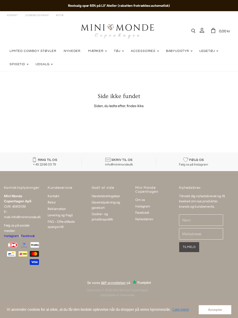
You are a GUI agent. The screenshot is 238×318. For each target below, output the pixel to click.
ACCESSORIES (143, 51)
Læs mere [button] (180, 309)
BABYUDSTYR (178, 51)
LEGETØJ (207, 51)
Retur (60, 15)
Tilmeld (189, 247)
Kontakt (12, 15)
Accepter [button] (215, 309)
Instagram (11, 236)
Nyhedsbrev (144, 219)
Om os (140, 200)
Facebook (28, 236)
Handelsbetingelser (106, 196)
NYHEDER (72, 51)
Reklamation (57, 209)
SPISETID (18, 64)
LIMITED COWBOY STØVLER (33, 51)
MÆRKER (96, 51)
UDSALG (43, 64)
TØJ (117, 51)
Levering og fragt (37, 15)
